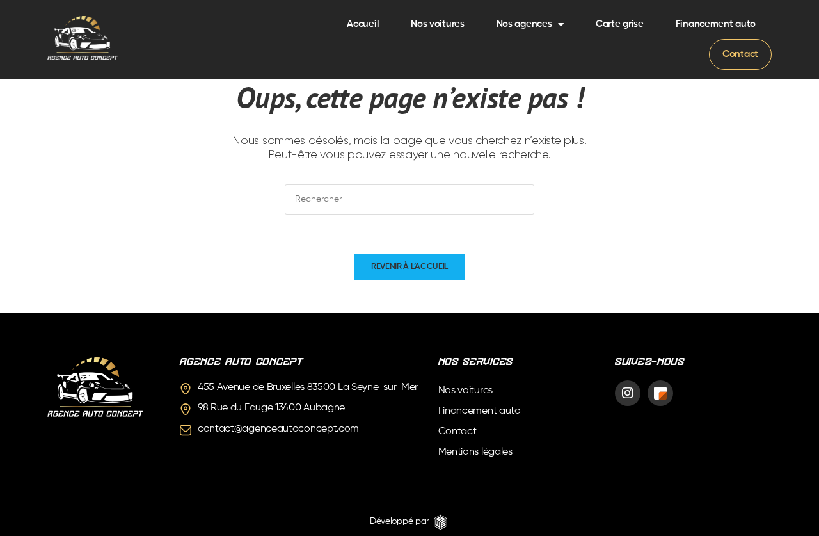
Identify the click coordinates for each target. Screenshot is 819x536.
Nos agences (524, 24)
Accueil (363, 24)
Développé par (399, 521)
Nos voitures (437, 24)
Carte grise (620, 24)
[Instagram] (627, 393)
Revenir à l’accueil (409, 267)
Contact (740, 54)
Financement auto (716, 24)
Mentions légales (475, 452)
